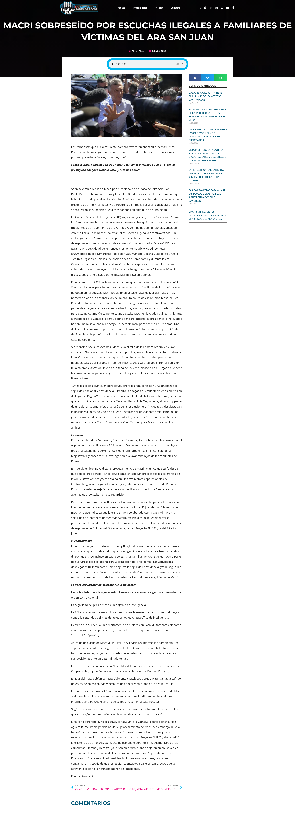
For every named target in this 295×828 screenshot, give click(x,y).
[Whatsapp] (200, 8)
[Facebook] (205, 8)
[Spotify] (222, 8)
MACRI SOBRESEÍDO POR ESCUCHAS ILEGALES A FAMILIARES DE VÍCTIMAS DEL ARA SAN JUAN (207, 215)
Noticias (159, 7)
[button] (195, 77)
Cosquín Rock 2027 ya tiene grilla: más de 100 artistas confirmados (205, 96)
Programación (140, 7)
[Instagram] (216, 8)
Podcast (120, 7)
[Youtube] (228, 8)
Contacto (175, 7)
